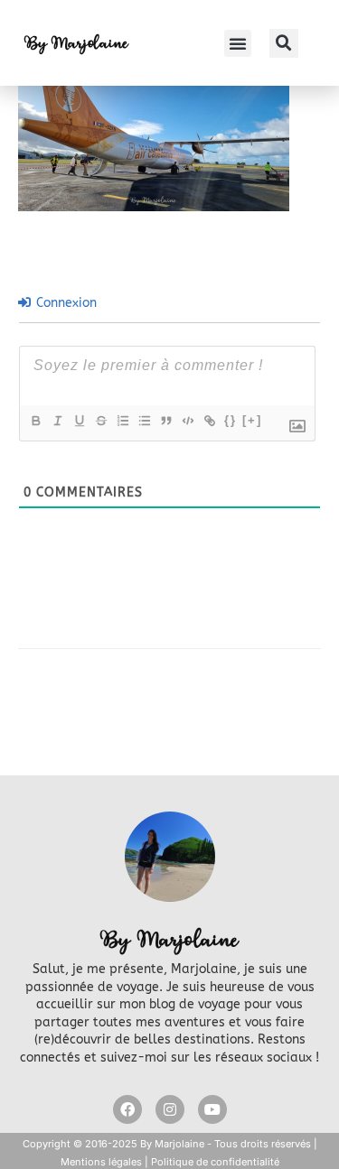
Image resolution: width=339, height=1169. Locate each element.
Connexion (65, 303)
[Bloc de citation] (165, 420)
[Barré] (100, 420)
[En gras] (35, 420)
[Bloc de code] (187, 420)
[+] (252, 420)
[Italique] (57, 420)
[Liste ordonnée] (122, 420)
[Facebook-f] (127, 1109)
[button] (237, 43)
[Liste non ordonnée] (144, 420)
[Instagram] (169, 1109)
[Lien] (209, 420)
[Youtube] (212, 1109)
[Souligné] (78, 420)
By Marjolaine (76, 43)
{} (230, 420)
